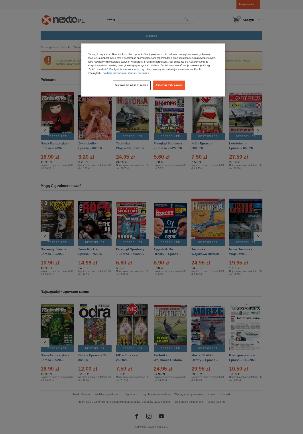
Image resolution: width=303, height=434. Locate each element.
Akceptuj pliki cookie (169, 85)
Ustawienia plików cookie (131, 85)
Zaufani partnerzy (138, 73)
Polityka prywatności (115, 73)
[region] (153, 70)
